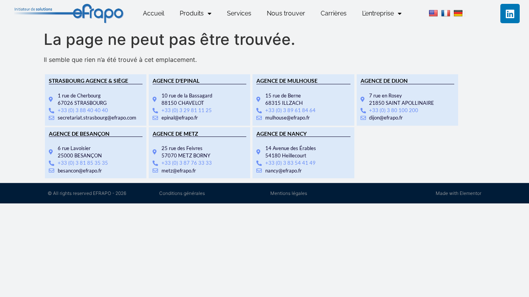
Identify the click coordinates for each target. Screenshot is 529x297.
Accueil (153, 13)
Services (239, 13)
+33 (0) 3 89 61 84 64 (290, 110)
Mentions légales (288, 193)
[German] (459, 14)
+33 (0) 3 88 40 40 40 (83, 110)
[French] (447, 14)
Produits (192, 13)
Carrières (334, 13)
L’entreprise (378, 13)
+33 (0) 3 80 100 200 (393, 110)
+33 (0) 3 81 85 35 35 (83, 163)
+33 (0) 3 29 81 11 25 (186, 110)
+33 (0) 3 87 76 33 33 (186, 163)
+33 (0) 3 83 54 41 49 (290, 163)
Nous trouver (286, 13)
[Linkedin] (510, 13)
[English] (434, 14)
